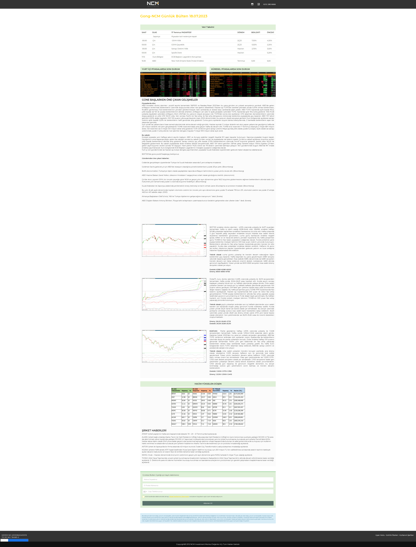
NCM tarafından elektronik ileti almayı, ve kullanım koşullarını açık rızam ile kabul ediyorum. (184, 496)
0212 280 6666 (269, 4)
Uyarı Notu (380, 535)
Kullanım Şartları (406, 535)
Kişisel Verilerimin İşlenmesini (179, 496)
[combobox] (145, 491)
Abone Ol (208, 503)
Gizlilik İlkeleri (392, 535)
